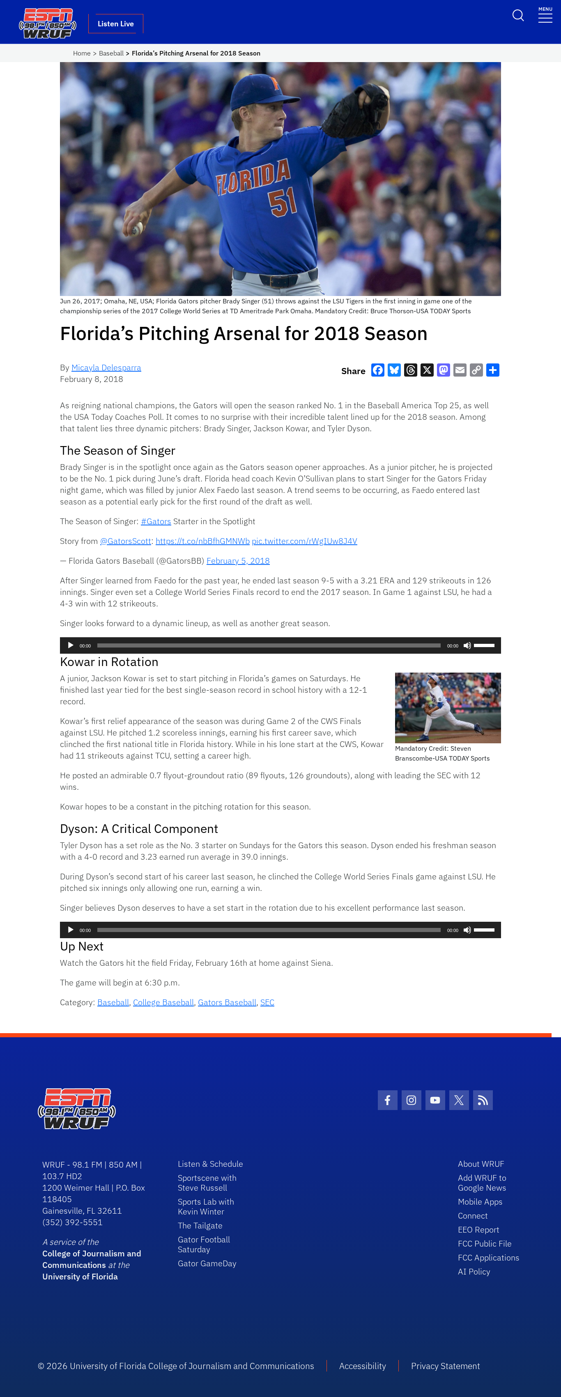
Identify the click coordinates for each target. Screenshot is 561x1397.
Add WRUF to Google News (482, 1182)
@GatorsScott (125, 540)
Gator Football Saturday (204, 1244)
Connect (473, 1215)
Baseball (111, 53)
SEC (267, 1002)
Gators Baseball (227, 1002)
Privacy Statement (445, 1366)
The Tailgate (200, 1225)
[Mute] (467, 645)
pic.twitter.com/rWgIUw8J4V (304, 540)
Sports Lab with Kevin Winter (206, 1206)
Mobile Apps (480, 1201)
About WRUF (481, 1163)
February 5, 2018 (238, 560)
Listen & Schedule (210, 1163)
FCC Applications (489, 1257)
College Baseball (163, 1002)
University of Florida (80, 1276)
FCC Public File (485, 1243)
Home (82, 53)
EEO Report (478, 1229)
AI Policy (474, 1271)
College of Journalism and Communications (91, 1259)
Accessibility (362, 1366)
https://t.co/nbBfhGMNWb (203, 540)
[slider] (485, 644)
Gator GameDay (207, 1263)
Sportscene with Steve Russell (207, 1182)
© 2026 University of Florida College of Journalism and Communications (176, 1366)
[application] (280, 645)
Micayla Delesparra (106, 367)
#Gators (156, 521)
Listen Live (116, 23)
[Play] (71, 645)
